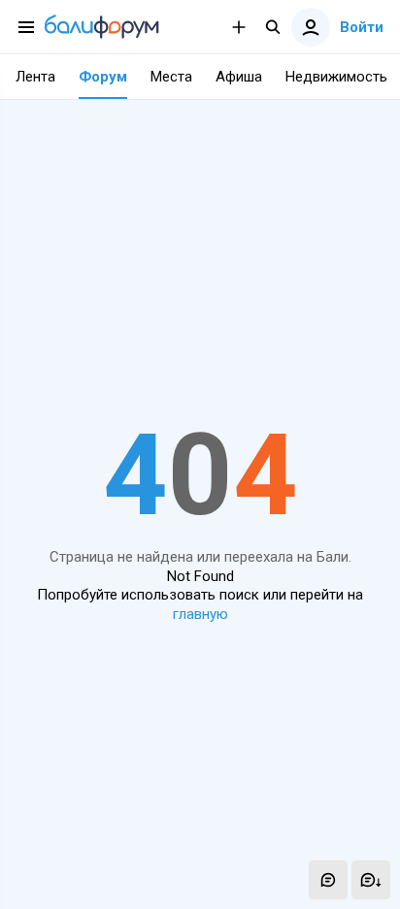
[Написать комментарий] (328, 879)
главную (200, 614)
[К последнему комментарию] (370, 879)
